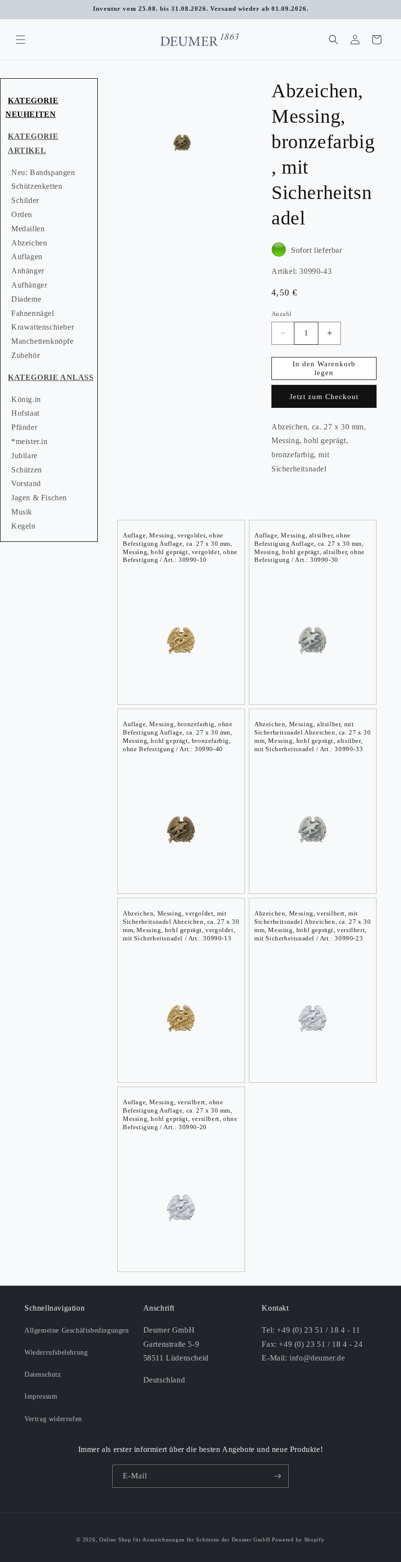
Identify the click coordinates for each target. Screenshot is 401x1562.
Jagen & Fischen (39, 497)
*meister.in (29, 441)
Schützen (26, 470)
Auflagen (27, 256)
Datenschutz (42, 1374)
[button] (20, 39)
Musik (21, 512)
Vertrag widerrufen (53, 1419)
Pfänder (24, 427)
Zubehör (25, 355)
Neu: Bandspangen (43, 172)
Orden (21, 214)
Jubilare (24, 455)
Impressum (40, 1396)
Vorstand (26, 483)
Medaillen (28, 228)
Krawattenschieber (42, 327)
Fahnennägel (32, 313)
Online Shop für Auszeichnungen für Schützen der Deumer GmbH (184, 1539)
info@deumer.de (317, 1358)
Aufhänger (29, 285)
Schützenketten (36, 186)
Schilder (25, 200)
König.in (26, 399)
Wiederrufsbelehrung (56, 1352)
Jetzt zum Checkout (324, 397)
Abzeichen (29, 243)
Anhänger (28, 271)
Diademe (26, 299)
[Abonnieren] (277, 1476)
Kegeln (23, 526)
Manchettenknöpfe (42, 341)
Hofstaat (25, 413)
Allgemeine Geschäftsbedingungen (76, 1330)
